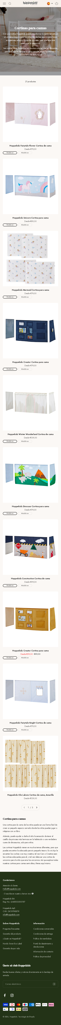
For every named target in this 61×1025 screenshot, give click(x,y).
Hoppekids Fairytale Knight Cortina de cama (30, 722)
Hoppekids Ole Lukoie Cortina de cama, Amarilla (30, 795)
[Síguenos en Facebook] (5, 995)
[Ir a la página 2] (37, 807)
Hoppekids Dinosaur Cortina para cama (30, 506)
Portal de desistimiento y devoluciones (43, 945)
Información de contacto (43, 951)
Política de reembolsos (42, 938)
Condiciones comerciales (43, 928)
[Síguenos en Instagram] (12, 995)
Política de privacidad (42, 956)
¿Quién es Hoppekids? (12, 938)
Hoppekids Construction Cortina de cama (30, 578)
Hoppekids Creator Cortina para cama (30, 362)
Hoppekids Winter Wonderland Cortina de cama (30, 434)
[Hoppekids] (30, 3)
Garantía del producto (12, 933)
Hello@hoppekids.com (12, 888)
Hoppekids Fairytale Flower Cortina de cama (30, 145)
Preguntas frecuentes (11, 928)
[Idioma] (50, 3)
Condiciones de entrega (43, 933)
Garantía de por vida (11, 948)
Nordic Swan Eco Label (12, 943)
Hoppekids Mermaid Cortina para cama (30, 290)
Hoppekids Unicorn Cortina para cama (30, 217)
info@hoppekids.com (11, 914)
